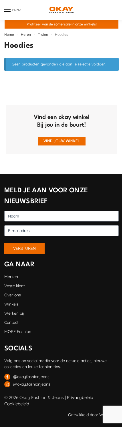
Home (9, 34)
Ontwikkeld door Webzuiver (93, 414)
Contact (11, 322)
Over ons (12, 295)
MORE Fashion (17, 331)
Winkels (11, 304)
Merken (11, 276)
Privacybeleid (80, 397)
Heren (26, 34)
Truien (43, 34)
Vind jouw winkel (61, 141)
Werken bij (14, 313)
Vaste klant (14, 285)
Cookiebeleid (16, 403)
